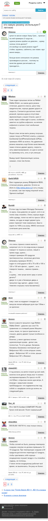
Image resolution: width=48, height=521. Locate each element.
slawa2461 (12, 368)
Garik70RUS (13, 178)
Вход (17, 3)
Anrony (11, 319)
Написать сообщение (4, 38)
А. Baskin (35, 512)
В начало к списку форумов (15, 495)
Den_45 (11, 403)
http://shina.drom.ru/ (24, 187)
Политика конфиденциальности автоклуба (17, 515)
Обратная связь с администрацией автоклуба (19, 514)
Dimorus (11, 32)
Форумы (12, 15)
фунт (10, 297)
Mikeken (11, 96)
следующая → (11, 85)
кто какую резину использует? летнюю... (17, 18)
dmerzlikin (12, 422)
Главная (5, 15)
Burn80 (11, 205)
